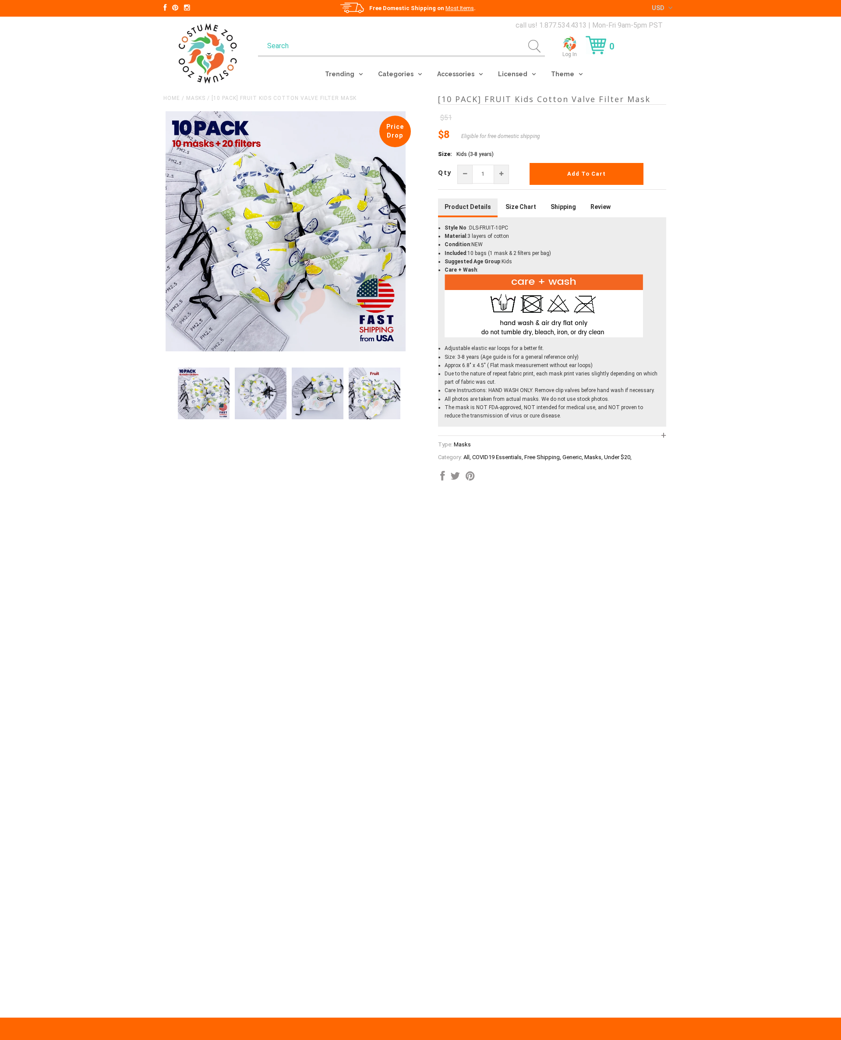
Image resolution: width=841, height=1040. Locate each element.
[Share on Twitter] (455, 478)
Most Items (459, 8)
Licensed (512, 74)
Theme (562, 74)
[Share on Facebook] (442, 478)
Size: (445, 154)
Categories (395, 74)
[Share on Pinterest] (470, 478)
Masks (195, 98)
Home (171, 98)
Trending (339, 74)
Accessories (455, 74)
